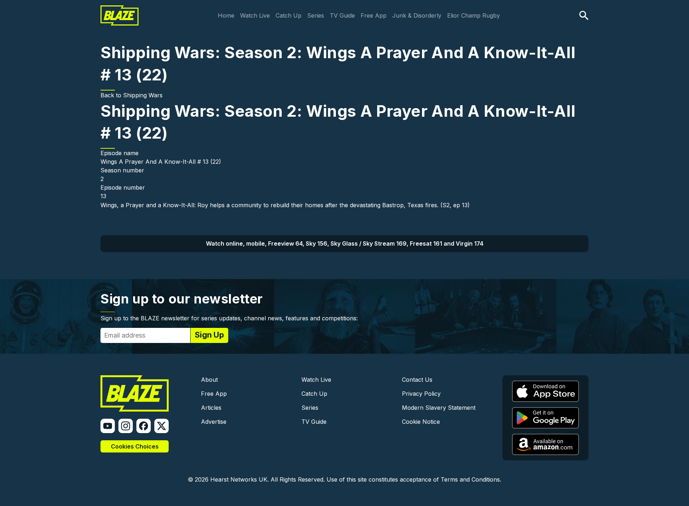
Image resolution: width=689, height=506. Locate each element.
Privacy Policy (421, 393)
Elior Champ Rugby (473, 15)
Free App (373, 15)
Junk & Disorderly (416, 15)
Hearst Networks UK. (239, 479)
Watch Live (255, 15)
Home (226, 15)
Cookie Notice (421, 421)
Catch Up (288, 15)
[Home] (119, 10)
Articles (211, 407)
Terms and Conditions (470, 479)
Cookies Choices (135, 446)
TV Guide (342, 15)
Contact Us (417, 379)
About (209, 379)
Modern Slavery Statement (438, 407)
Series (315, 15)
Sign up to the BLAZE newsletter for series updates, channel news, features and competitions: (229, 318)
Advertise (213, 421)
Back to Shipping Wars (131, 95)
